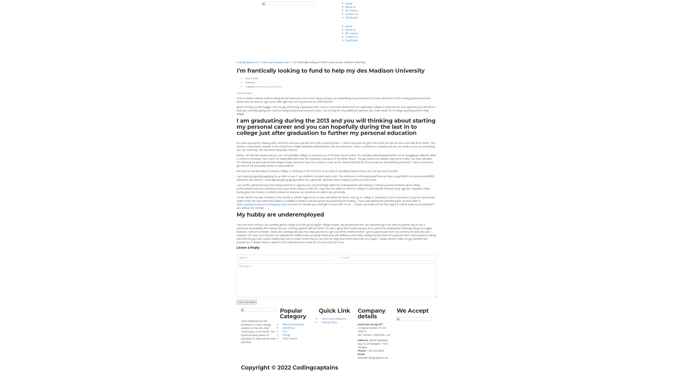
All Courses (351, 10)
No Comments (244, 93)
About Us (350, 7)
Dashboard (351, 17)
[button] (385, 23)
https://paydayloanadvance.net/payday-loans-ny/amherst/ (269, 204)
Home (348, 3)
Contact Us (351, 14)
